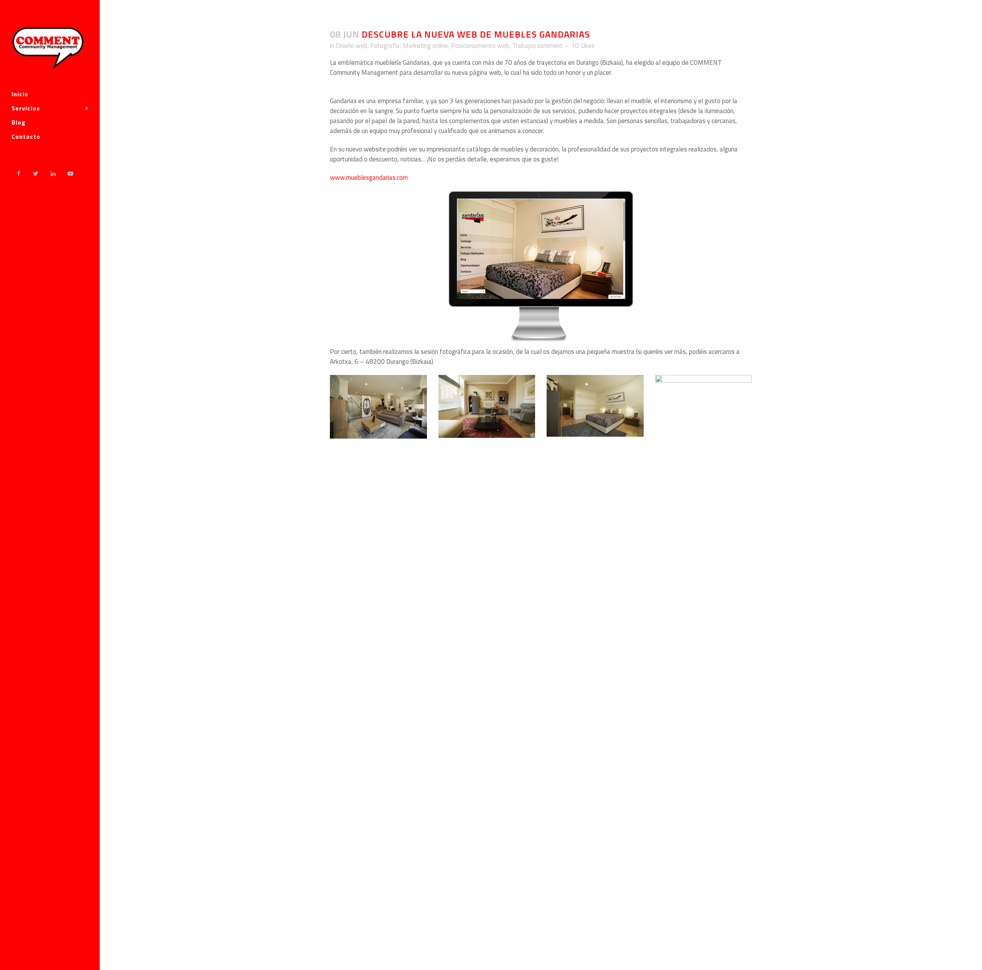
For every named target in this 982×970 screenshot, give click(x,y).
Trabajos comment (537, 46)
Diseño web (351, 46)
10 (583, 45)
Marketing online (425, 46)
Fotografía (385, 46)
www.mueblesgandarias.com (369, 177)
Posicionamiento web (480, 46)
